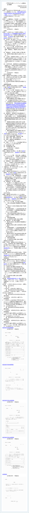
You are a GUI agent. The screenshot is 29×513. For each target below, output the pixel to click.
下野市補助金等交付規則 (15, 13)
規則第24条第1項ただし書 (13, 278)
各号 (9, 87)
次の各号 (10, 36)
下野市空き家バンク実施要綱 (15, 34)
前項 (5, 133)
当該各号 (17, 152)
